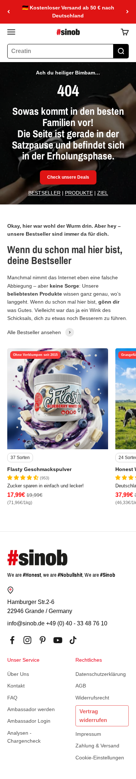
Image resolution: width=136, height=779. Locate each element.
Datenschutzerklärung (100, 674)
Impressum (88, 734)
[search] (120, 51)
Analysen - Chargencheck (24, 737)
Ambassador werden (31, 709)
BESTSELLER (44, 193)
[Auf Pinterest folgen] (43, 640)
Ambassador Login (28, 721)
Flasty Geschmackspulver (39, 469)
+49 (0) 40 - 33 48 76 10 (76, 623)
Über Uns (18, 674)
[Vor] (127, 12)
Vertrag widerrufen (93, 715)
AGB (80, 686)
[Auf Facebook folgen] (12, 640)
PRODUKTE (79, 193)
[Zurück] (8, 12)
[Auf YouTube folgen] (58, 640)
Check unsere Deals (68, 177)
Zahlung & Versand (97, 745)
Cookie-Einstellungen (99, 757)
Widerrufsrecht (92, 698)
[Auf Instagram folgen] (27, 640)
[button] (23, 477)
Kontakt (16, 686)
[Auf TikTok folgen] (73, 640)
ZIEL (102, 193)
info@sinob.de (26, 623)
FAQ (12, 698)
